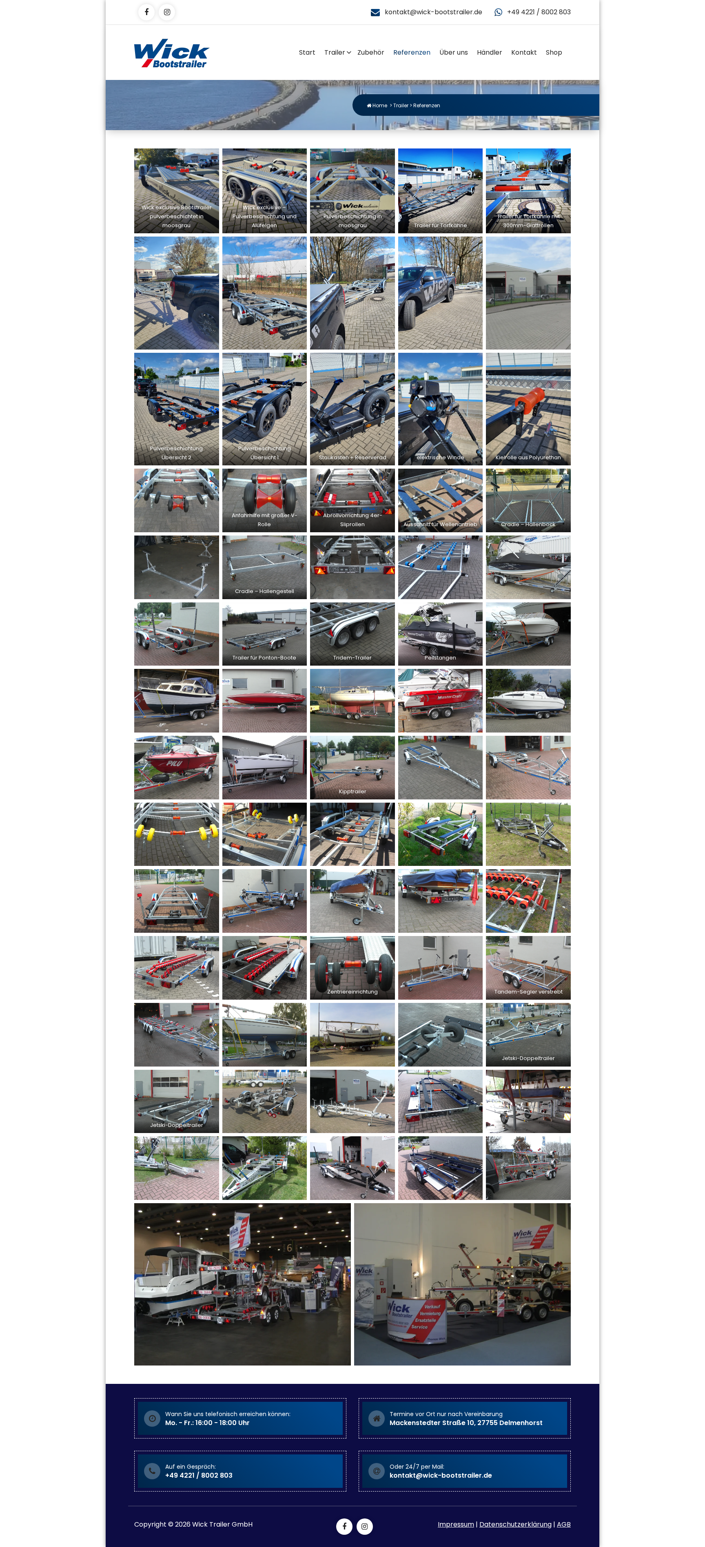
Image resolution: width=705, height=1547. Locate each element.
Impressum (456, 1524)
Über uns (453, 52)
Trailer (334, 52)
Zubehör (370, 52)
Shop (554, 52)
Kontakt (524, 52)
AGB (564, 1524)
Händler (489, 52)
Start (307, 52)
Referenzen (411, 52)
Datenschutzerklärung (515, 1524)
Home (379, 105)
